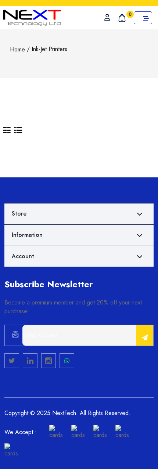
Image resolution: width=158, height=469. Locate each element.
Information (27, 235)
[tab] (7, 129)
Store (19, 213)
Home (17, 49)
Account (23, 256)
